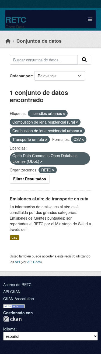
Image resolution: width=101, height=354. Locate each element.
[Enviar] (84, 60)
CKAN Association (18, 298)
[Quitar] (64, 113)
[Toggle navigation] (90, 19)
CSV (15, 238)
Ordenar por (21, 75)
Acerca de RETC (17, 284)
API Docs (34, 261)
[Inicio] (8, 40)
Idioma (9, 329)
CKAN (12, 319)
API (17, 261)
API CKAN (11, 291)
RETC (15, 19)
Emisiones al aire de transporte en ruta (49, 199)
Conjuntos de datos (39, 40)
